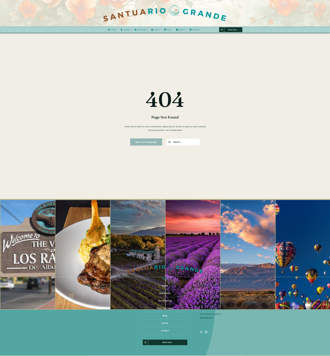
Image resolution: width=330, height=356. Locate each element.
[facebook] (201, 332)
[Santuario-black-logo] (165, 5)
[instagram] (206, 332)
